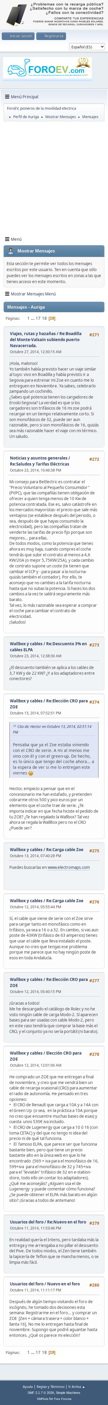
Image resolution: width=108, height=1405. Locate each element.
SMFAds (42, 1398)
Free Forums (62, 1398)
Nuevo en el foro (63, 1284)
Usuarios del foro (27, 1222)
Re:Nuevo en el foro (66, 1222)
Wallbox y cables (26, 643)
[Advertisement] (54, 178)
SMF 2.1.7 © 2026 (41, 1392)
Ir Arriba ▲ (76, 1386)
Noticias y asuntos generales (39, 458)
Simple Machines (68, 1392)
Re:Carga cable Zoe (64, 849)
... (33, 318)
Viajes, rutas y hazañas (33, 333)
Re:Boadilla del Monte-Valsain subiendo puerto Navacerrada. (46, 339)
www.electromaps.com (69, 867)
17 (38, 318)
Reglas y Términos (50, 1386)
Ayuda (28, 1386)
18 (44, 318)
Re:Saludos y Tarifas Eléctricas (39, 464)
